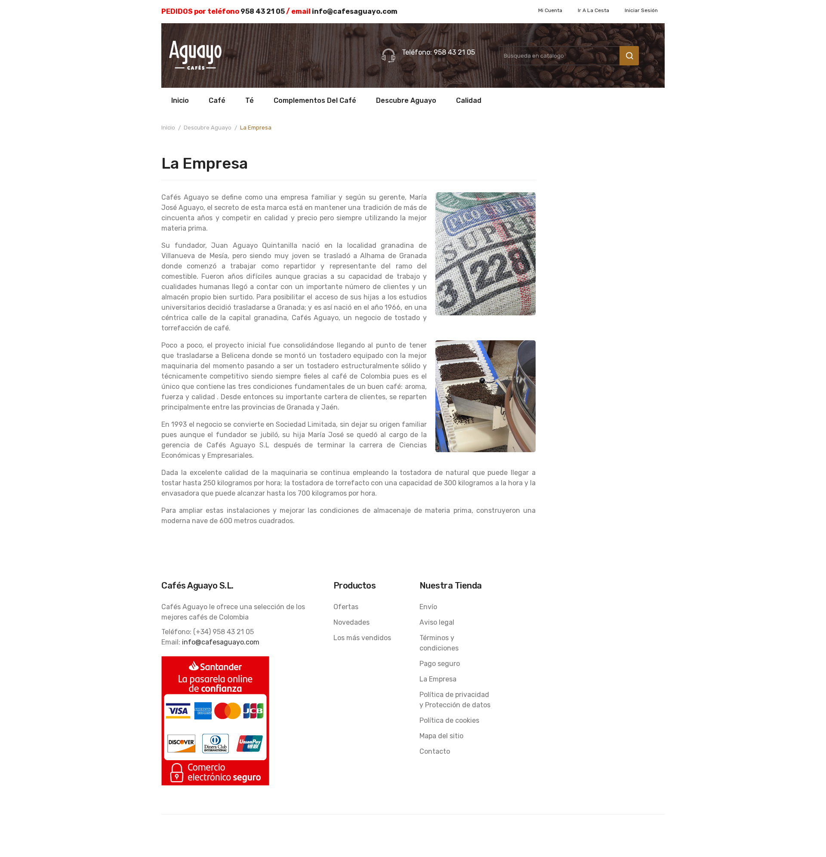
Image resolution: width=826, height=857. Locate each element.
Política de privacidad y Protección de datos (454, 700)
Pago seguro (439, 664)
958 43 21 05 (262, 11)
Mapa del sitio (441, 736)
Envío (428, 607)
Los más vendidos (362, 638)
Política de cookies (449, 720)
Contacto (434, 751)
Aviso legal (436, 622)
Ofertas (345, 607)
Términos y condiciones (439, 643)
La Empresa (437, 679)
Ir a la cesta (593, 10)
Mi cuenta (550, 10)
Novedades (351, 622)
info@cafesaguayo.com (355, 11)
